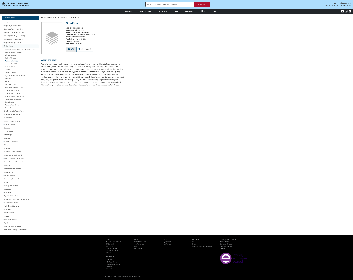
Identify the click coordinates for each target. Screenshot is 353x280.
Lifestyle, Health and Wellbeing (201, 246)
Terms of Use (224, 242)
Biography (194, 244)
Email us (108, 253)
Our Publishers (139, 244)
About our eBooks (226, 246)
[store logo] (15, 4)
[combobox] (170, 4)
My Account (167, 242)
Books (49, 17)
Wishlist (202, 11)
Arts (192, 242)
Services (128, 11)
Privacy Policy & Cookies (228, 239)
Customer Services (226, 244)
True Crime (195, 239)
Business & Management (60, 17)
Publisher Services (140, 242)
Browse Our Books (145, 11)
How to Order (163, 11)
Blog (176, 11)
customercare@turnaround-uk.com (339, 5)
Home (43, 17)
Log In (165, 239)
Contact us (138, 248)
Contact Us (189, 11)
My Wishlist (167, 244)
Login (214, 11)
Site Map (223, 248)
